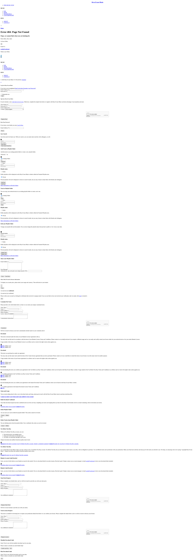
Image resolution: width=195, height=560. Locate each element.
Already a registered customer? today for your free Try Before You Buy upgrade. (56, 443)
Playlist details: (4, 233)
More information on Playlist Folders (9, 185)
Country (3, 109)
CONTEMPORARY (9, 15)
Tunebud (24, 79)
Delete (7, 415)
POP (5, 11)
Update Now (4, 252)
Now (2, 198)
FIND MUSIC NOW (9, 5)
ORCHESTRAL (8, 14)
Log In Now (20, 125)
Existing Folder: (6, 158)
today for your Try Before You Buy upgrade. (14, 455)
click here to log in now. (18, 102)
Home (2, 28)
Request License (5, 537)
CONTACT (7, 22)
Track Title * (4, 307)
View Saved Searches (6, 145)
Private (4, 177)
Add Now (3, 161)
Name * (2, 309)
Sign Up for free (19, 88)
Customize (3, 328)
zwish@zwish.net (5, 49)
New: (4, 163)
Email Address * (5, 261)
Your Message (4, 269)
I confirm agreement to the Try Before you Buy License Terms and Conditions (21, 374)
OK (11, 548)
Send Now (7, 276)
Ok (2, 298)
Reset (2, 130)
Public (4, 171)
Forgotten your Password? (29, 88)
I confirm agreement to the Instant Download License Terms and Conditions (20, 386)
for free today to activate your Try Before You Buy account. (17, 443)
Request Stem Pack (5, 505)
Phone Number (4, 312)
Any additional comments (7, 495)
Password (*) (4, 91)
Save (2, 288)
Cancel (2, 415)
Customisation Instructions (7, 318)
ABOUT (6, 21)
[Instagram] (1, 57)
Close (2, 276)
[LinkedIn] (1, 55)
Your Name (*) (4, 104)
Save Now (3, 144)
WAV (3, 347)
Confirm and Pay (5, 548)
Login (2, 95)
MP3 (3, 346)
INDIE (5, 12)
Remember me (5, 94)
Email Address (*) (5, 89)
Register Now (4, 119)
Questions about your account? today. (13, 406)
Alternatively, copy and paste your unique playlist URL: (14, 271)
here (80, 296)
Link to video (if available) (7, 314)
